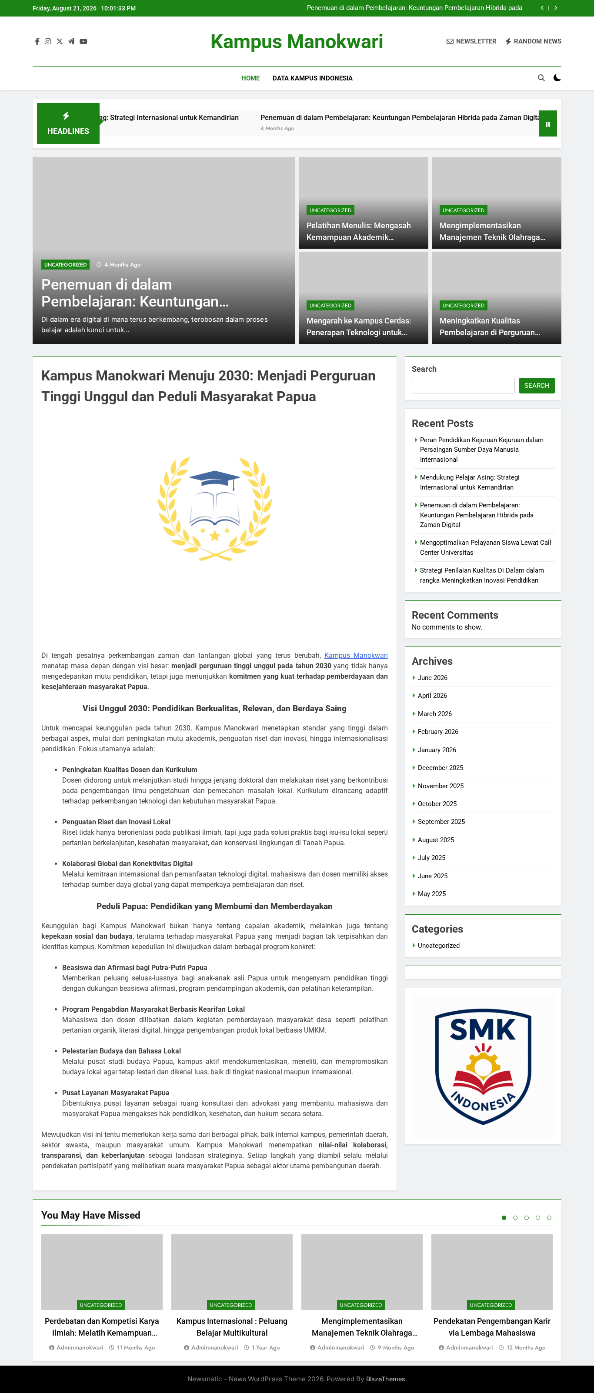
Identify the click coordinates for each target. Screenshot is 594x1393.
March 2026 (435, 714)
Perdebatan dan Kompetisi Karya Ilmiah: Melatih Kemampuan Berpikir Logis (102, 1332)
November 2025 (441, 786)
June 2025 (432, 876)
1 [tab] (504, 1218)
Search (424, 368)
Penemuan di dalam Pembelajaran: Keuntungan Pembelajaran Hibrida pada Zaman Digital (414, 8)
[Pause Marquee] (548, 123)
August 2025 (436, 840)
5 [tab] (549, 1218)
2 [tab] (515, 1218)
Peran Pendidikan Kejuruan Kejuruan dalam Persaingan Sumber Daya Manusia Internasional (482, 449)
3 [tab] (526, 1218)
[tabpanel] (102, 1293)
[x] (59, 42)
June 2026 (432, 678)
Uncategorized (65, 265)
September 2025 (441, 822)
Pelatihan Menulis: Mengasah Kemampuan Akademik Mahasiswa (359, 237)
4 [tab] (538, 1218)
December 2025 (440, 768)
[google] (71, 42)
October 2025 (437, 804)
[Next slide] (555, 8)
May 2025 (432, 894)
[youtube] (83, 42)
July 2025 (431, 858)
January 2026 (437, 750)
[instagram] (47, 42)
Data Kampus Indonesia (313, 78)
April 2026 (432, 696)
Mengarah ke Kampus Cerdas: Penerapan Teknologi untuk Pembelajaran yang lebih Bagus (362, 332)
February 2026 (438, 732)
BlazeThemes (385, 1379)
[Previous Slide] (542, 8)
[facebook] (37, 42)
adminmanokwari (80, 1347)
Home (250, 78)
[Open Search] (541, 77)
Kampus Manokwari (297, 41)
